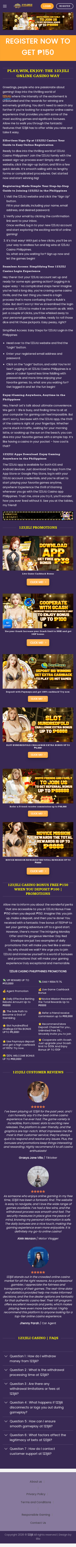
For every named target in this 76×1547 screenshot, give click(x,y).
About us (36, 1482)
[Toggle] (6, 1356)
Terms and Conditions (36, 1502)
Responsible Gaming (36, 1515)
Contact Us (38, 1523)
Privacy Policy (35, 1494)
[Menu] (5, 6)
